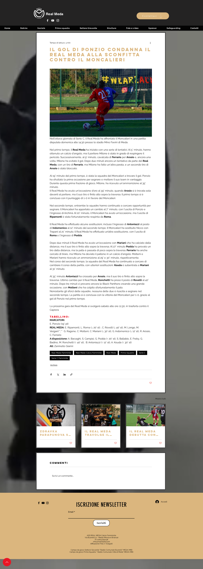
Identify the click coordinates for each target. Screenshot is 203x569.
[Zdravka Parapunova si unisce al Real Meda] (56, 415)
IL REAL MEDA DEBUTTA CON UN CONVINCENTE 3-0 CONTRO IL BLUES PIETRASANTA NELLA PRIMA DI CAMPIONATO (146, 433)
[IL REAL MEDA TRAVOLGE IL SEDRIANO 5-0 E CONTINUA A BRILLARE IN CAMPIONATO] (100, 415)
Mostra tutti (160, 399)
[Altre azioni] (150, 42)
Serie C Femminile (60, 358)
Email (70, 512)
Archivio (53, 365)
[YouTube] (52, 20)
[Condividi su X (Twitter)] (57, 374)
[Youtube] (43, 503)
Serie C (142, 353)
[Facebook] (47, 20)
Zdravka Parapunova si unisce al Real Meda (55, 433)
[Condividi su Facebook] (51, 374)
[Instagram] (58, 20)
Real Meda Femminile (61, 353)
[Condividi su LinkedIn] (64, 374)
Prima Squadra (127, 353)
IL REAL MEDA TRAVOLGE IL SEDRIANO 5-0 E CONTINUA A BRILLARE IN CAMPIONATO (100, 433)
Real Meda (111, 353)
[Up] (7, 562)
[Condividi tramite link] (71, 374)
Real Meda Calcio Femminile (89, 353)
